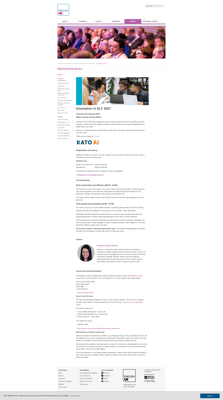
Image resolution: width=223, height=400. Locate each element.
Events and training (86, 378)
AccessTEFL (61, 127)
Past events (60, 110)
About (65, 21)
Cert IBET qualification (63, 135)
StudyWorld (60, 86)
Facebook (106, 376)
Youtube (106, 381)
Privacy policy (62, 387)
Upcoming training (62, 119)
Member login (84, 384)
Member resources (86, 381)
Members (116, 21)
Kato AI (97, 136)
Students (82, 21)
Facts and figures (85, 376)
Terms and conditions (65, 381)
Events (133, 21)
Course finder (151, 21)
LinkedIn (106, 373)
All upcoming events (63, 83)
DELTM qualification (63, 130)
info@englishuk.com (129, 385)
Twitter (105, 378)
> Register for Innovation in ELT (90, 175)
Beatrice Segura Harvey (107, 246)
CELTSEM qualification (63, 133)
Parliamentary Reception (64, 100)
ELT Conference (62, 97)
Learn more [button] (75, 396)
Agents (98, 21)
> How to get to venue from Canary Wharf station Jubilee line (98, 328)
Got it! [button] (209, 396)
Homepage (69, 63)
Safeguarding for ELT (63, 122)
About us (61, 376)
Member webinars (62, 138)
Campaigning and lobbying (88, 373)
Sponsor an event (62, 113)
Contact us (61, 378)
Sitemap (61, 384)
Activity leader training (63, 125)
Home (60, 373)
